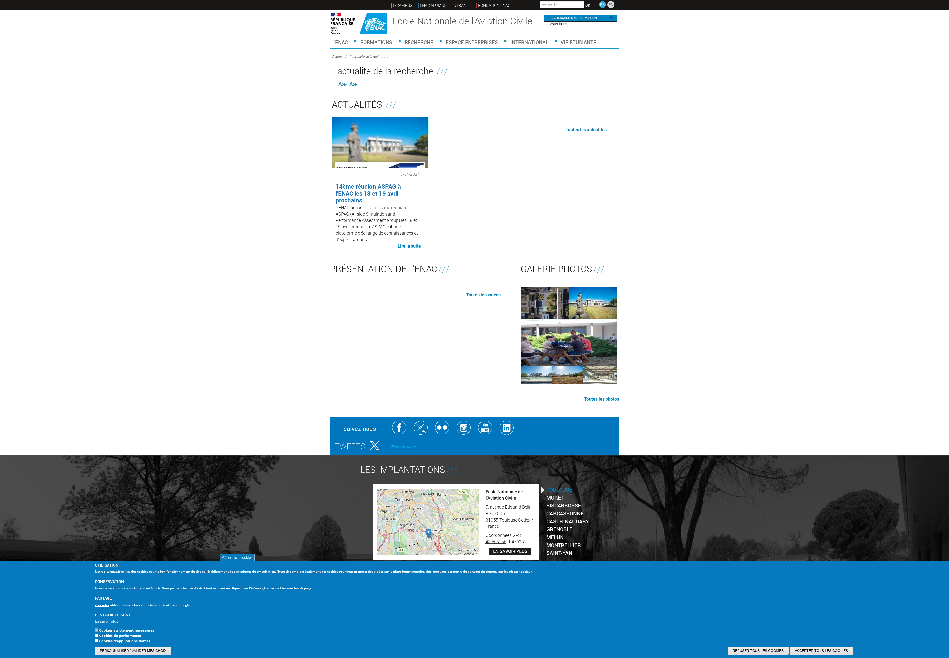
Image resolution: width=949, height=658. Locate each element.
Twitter (421, 428)
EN (610, 4)
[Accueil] (359, 23)
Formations (376, 42)
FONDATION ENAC (494, 5)
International (529, 42)
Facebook (399, 428)
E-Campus (402, 5)
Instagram (464, 428)
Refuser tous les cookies (758, 651)
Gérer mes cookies (237, 557)
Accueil (337, 56)
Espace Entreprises (472, 42)
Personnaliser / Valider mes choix (133, 651)
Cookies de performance (120, 635)
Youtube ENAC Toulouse (485, 428)
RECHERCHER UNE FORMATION (573, 17)
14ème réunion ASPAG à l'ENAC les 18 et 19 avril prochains (368, 193)
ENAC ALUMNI (432, 5)
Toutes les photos (601, 399)
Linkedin (507, 428)
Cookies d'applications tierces (124, 641)
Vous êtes (558, 24)
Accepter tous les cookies (821, 651)
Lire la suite (409, 245)
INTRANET (462, 5)
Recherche (419, 42)
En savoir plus (106, 621)
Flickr (442, 428)
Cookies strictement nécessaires (126, 630)
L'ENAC (340, 42)
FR (602, 4)
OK (587, 5)
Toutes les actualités (586, 129)
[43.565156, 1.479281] (428, 533)
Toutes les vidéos (483, 295)
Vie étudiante (578, 42)
